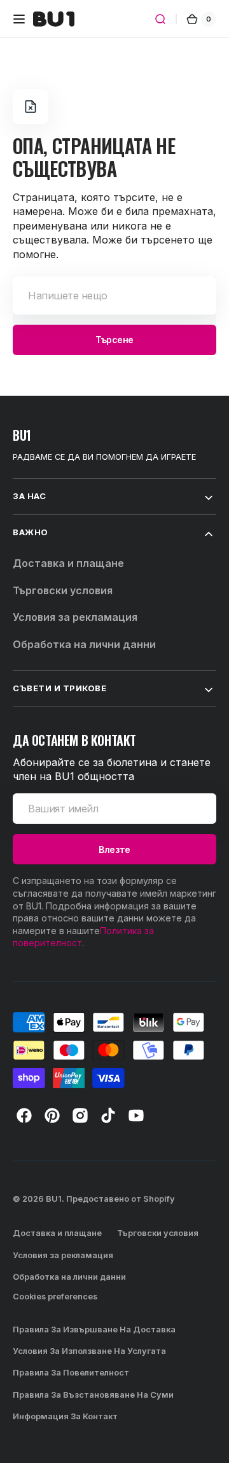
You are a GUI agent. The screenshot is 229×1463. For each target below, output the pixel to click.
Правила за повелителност (71, 1372)
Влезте (114, 849)
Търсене (114, 339)
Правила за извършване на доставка (94, 1329)
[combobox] (114, 295)
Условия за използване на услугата (89, 1351)
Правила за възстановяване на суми (93, 1395)
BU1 (54, 1199)
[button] (19, 19)
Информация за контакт (65, 1416)
